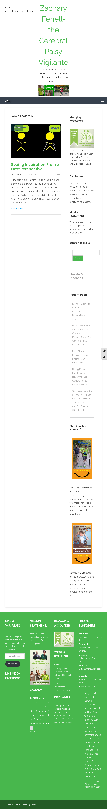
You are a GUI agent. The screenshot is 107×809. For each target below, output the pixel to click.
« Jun (32, 731)
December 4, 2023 (92, 787)
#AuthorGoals (91, 765)
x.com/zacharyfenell (90, 687)
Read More (17, 208)
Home (56, 664)
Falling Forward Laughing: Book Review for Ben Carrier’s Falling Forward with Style (81, 377)
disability (16, 127)
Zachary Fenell (31, 174)
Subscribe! (12, 664)
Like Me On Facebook (77, 276)
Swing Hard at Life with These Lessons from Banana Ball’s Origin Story (81, 311)
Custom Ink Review (62, 690)
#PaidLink (90, 704)
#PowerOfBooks (92, 768)
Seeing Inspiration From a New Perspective (35, 166)
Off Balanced (59, 686)
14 (43, 715)
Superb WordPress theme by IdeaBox (21, 804)
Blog (56, 682)
